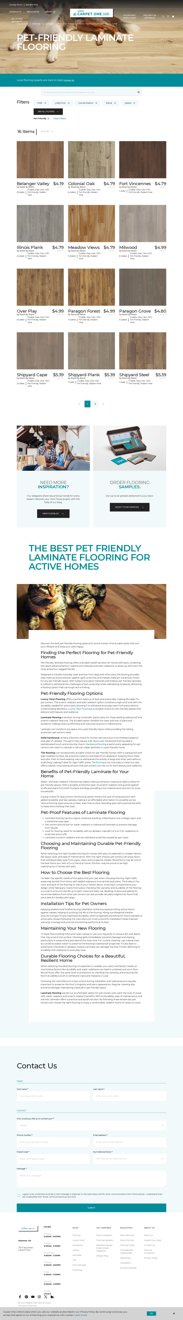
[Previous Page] (79, 404)
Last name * (98, 1089)
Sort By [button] (45, 131)
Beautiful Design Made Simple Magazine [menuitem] (104, 1248)
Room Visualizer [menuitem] (104, 1235)
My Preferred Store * (102, 1152)
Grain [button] (128, 103)
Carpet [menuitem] (75, 1250)
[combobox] (89, 92)
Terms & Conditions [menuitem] (149, 1251)
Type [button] (39, 103)
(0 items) (173, 16)
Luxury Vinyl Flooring (79, 709)
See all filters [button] (46, 111)
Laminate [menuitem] (77, 1255)
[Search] (138, 92)
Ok (151, 1313)
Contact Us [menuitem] (149, 1245)
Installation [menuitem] (125, 1263)
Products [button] (15, 12)
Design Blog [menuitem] (102, 1256)
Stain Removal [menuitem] (127, 1235)
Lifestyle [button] (60, 103)
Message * (21, 1169)
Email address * (100, 1135)
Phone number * (24, 1135)
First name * (22, 1089)
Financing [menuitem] (77, 1270)
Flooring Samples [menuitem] (104, 1240)
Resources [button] (33, 12)
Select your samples (127, 507)
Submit (91, 1208)
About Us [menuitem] (148, 1235)
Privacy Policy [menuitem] (151, 1258)
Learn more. (80, 1315)
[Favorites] (168, 17)
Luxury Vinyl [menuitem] (78, 1240)
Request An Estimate (149, 16)
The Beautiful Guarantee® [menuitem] (126, 1251)
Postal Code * (23, 1152)
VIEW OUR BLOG (50, 513)
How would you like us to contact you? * (35, 1119)
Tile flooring (98, 762)
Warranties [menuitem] (125, 1258)
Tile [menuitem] (74, 1260)
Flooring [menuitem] (76, 1235)
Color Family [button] (85, 103)
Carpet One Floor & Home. (38, 1303)
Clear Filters (59, 118)
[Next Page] (103, 404)
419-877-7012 (32, 5)
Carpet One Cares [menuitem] (152, 1240)
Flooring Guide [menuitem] (127, 1245)
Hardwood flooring (96, 744)
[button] (163, 17)
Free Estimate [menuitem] (79, 1265)
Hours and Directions (129, 16)
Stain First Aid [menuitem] (127, 1240)
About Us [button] (50, 12)
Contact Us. (69, 80)
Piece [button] (109, 103)
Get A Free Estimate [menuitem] (17, 20)
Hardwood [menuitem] (77, 1245)
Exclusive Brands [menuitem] (128, 1268)
